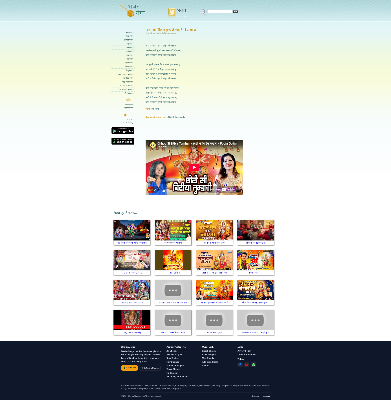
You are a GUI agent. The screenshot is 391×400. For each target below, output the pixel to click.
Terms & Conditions (247, 354)
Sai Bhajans (171, 373)
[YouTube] (246, 364)
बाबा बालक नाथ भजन (125, 74)
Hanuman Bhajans (175, 365)
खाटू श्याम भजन (127, 82)
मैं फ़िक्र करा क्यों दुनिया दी (132, 273)
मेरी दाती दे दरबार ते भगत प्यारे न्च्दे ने (214, 302)
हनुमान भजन (128, 40)
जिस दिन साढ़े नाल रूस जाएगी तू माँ (255, 332)
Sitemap (255, 396)
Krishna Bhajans (174, 354)
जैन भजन (129, 47)
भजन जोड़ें (130, 120)
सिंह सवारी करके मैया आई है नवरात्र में (131, 243)
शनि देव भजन (128, 93)
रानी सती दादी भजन (126, 86)
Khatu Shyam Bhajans (177, 376)
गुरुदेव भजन (129, 63)
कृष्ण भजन (129, 32)
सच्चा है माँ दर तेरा (255, 273)
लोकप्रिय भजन (128, 108)
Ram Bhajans (172, 358)
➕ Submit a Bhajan (150, 368)
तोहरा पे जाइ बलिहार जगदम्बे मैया (214, 273)
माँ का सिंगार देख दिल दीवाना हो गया (255, 302)
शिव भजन (129, 36)
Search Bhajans (209, 351)
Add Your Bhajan (210, 362)
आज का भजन (129, 105)
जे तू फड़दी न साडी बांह (132, 332)
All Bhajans (171, 351)
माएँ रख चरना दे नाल (214, 332)
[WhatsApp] (253, 364)
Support (266, 396)
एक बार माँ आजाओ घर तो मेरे (214, 243)
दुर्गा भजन (129, 51)
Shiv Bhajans (172, 362)
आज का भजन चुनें (128, 123)
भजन (183, 13)
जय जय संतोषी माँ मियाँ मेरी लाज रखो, (173, 302)
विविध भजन (129, 67)
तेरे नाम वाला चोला (173, 273)
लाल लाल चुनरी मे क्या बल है (132, 302)
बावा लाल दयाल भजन (126, 89)
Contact (205, 365)
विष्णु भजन (129, 70)
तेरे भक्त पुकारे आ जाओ (173, 243)
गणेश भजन (129, 55)
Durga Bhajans (173, 369)
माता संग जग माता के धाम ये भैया (173, 332)
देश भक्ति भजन (128, 78)
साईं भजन (129, 44)
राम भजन (130, 59)
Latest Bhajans (209, 354)
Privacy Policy (244, 351)
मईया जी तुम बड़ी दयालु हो (255, 243)
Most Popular (208, 358)
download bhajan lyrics (157, 117)
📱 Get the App (129, 368)
